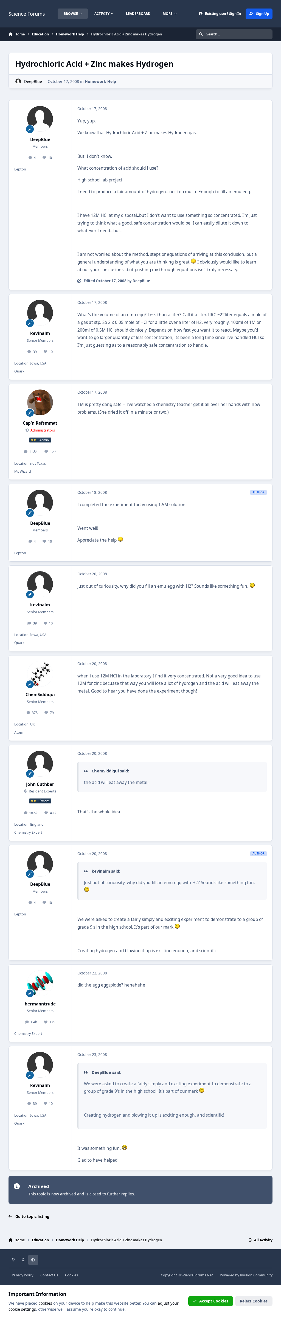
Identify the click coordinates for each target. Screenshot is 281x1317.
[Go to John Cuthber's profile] (40, 764)
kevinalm (40, 333)
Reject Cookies (254, 1301)
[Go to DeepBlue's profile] (18, 81)
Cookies (71, 1275)
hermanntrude (40, 1004)
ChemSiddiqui (40, 694)
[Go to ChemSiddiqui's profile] (40, 674)
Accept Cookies (213, 1301)
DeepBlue (33, 81)
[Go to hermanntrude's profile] (40, 983)
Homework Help (100, 81)
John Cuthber (40, 784)
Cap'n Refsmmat (40, 423)
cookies (45, 1303)
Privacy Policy (22, 1275)
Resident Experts (42, 791)
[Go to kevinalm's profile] (40, 313)
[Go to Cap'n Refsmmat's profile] (40, 402)
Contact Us (49, 1275)
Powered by (246, 1275)
